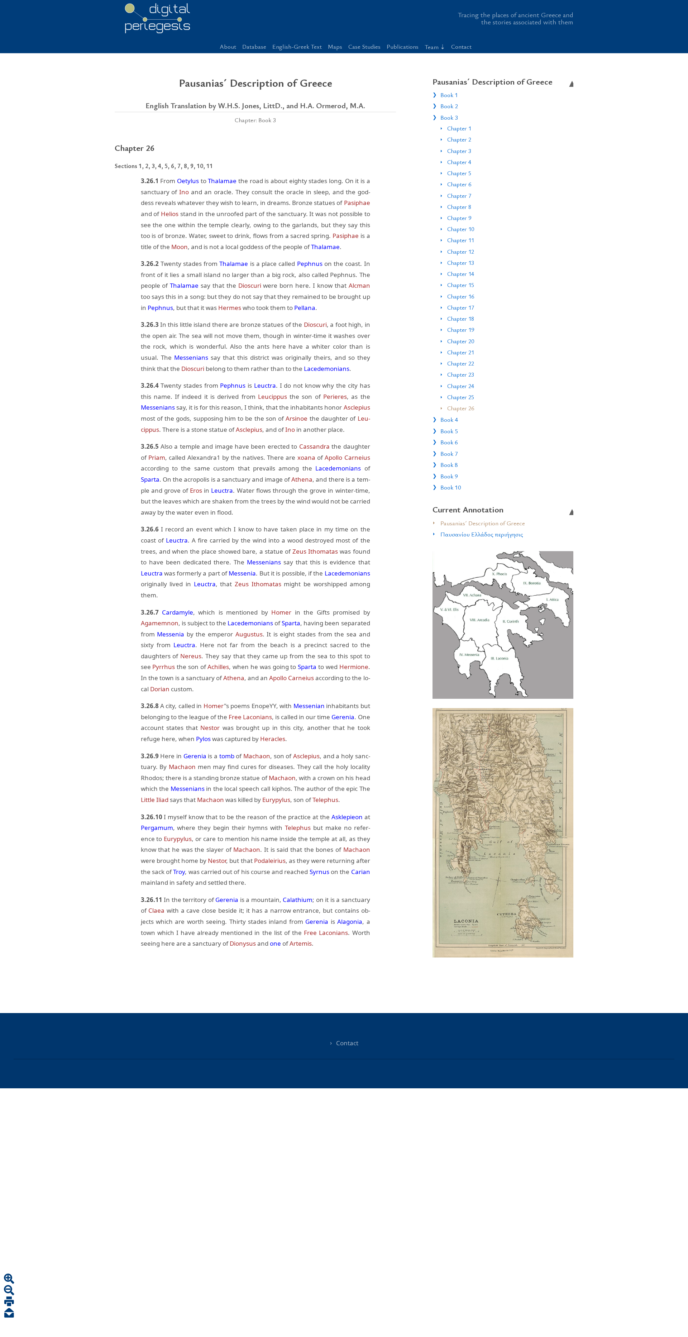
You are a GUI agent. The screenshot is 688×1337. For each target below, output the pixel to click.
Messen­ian (309, 706)
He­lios (169, 214)
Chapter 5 (459, 173)
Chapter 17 (460, 307)
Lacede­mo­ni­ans (326, 368)
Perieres (335, 396)
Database (254, 46)
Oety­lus (188, 181)
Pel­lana (304, 308)
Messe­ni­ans (191, 357)
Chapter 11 (460, 240)
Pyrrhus (163, 667)
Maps (335, 46)
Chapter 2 (459, 139)
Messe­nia (242, 573)
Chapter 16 (460, 296)
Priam (156, 457)
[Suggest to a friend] (9, 1313)
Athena (301, 479)
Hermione (353, 667)
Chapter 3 (459, 151)
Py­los (203, 739)
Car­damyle (177, 612)
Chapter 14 (460, 274)
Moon (179, 247)
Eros (196, 490)
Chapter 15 (460, 285)
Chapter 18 (460, 319)
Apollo (333, 457)
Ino (184, 192)
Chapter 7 (459, 196)
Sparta (150, 479)
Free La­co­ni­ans (250, 717)
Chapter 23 (460, 374)
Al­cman (359, 285)
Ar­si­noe (296, 418)
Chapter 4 (459, 162)
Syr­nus (319, 872)
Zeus (299, 551)
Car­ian (360, 872)
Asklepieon (347, 817)
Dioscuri (249, 285)
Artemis (301, 943)
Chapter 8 (459, 207)
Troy (179, 872)
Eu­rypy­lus (276, 800)
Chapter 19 (460, 330)
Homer (281, 612)
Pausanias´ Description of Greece (482, 523)
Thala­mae (222, 181)
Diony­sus (243, 943)
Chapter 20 (460, 341)
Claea (156, 910)
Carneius (357, 457)
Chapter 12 (460, 252)
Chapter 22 (460, 363)
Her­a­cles (272, 739)
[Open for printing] (9, 1302)
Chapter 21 (460, 352)
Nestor (210, 728)
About (228, 46)
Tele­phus (325, 800)
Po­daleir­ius (270, 860)
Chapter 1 (459, 128)
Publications (403, 46)
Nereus (190, 656)
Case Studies (364, 46)
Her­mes (229, 308)
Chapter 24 (460, 386)
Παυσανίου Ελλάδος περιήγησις (481, 534)
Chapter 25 (460, 397)
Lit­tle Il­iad (154, 800)
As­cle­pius (357, 407)
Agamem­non (159, 623)
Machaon (256, 756)
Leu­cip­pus (272, 396)
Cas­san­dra (314, 446)
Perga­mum (157, 827)
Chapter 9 (459, 218)
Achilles (218, 667)
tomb (226, 756)
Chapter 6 (459, 184)
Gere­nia (342, 717)
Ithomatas (323, 551)
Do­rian (159, 689)
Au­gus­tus (249, 634)
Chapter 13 (460, 263)
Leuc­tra (265, 385)
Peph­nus (309, 263)
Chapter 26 (460, 408)
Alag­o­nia (349, 921)
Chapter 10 (460, 229)
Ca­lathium (297, 900)
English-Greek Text (297, 46)
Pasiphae (357, 203)
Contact (461, 46)
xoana (306, 457)
